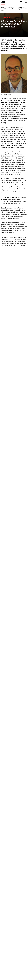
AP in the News (21, 7)
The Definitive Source (10, 314)
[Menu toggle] (26, 2)
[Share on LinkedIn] (9, 267)
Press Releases (7, 303)
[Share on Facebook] (2, 267)
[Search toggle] (21, 2)
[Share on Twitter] (5, 267)
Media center (11, 7)
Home (2, 7)
